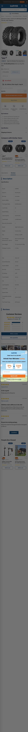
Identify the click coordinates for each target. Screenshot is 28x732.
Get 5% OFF (14, 376)
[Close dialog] (26, 352)
